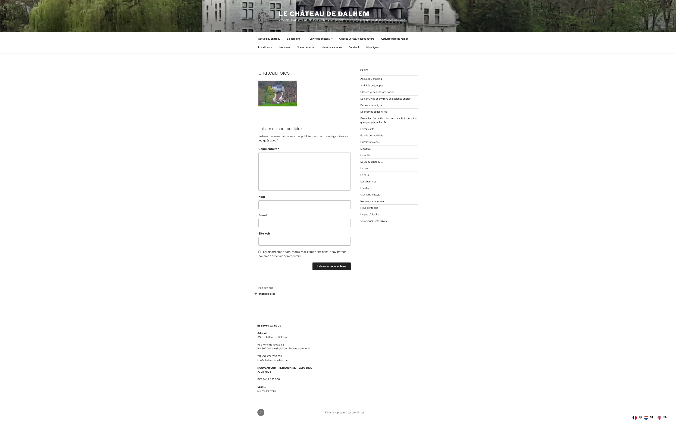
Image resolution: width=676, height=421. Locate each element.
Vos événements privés (373, 220)
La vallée (365, 155)
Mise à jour (372, 47)
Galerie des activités (371, 135)
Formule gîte (367, 128)
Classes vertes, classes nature (356, 38)
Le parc (364, 174)
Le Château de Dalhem (324, 14)
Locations (264, 47)
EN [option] (665, 417)
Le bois (364, 168)
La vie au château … (371, 161)
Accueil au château (269, 38)
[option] (649, 418)
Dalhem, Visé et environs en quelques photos (385, 98)
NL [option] (652, 417)
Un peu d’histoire (369, 214)
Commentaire (268, 149)
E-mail (262, 215)
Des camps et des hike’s (373, 111)
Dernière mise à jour (371, 105)
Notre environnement (372, 201)
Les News (284, 47)
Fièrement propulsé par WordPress (344, 412)
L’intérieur (365, 148)
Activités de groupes (371, 85)
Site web (264, 233)
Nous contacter (306, 47)
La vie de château (320, 38)
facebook (354, 47)
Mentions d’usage (370, 194)
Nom (261, 196)
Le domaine (294, 38)
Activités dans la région (394, 38)
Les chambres (368, 181)
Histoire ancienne (332, 47)
